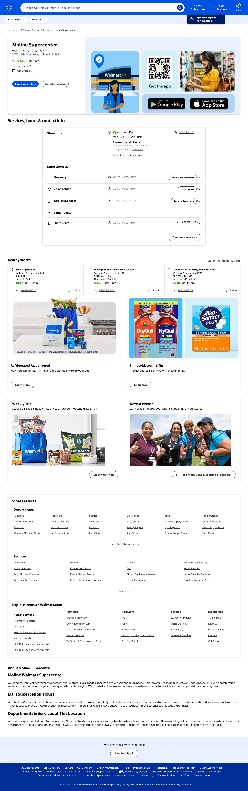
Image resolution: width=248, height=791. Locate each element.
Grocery (131, 562)
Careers (68, 767)
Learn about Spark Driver (96, 775)
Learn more (137, 149)
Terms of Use (54, 771)
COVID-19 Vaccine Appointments (31, 649)
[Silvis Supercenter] (45, 280)
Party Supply (96, 533)
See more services (185, 237)
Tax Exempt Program (184, 767)
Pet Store (94, 527)
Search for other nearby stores (224, 260)
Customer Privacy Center (165, 771)
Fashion (93, 515)
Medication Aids (22, 638)
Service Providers (184, 201)
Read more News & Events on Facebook (206, 474)
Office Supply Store (213, 527)
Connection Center (80, 568)
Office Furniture (75, 635)
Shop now (140, 385)
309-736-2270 (24, 65)
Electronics (133, 515)
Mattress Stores (59, 527)
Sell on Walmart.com (108, 767)
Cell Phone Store (211, 521)
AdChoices (215, 771)
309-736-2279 (189, 221)
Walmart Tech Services (196, 562)
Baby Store (133, 521)
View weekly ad (103, 474)
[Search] (180, 8)
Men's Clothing (179, 623)
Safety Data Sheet (32, 771)
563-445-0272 (185, 290)
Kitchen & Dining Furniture (80, 629)
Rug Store (132, 533)
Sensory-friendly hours (126, 141)
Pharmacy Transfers (24, 620)
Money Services (22, 568)
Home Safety (128, 629)
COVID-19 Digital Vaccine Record (31, 644)
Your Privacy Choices (136, 771)
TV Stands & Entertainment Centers (85, 641)
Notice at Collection (193, 771)
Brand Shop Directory (126, 775)
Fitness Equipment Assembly (142, 574)
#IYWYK (185, 775)
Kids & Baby (177, 629)
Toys (167, 515)
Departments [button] (14, 19)
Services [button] (36, 19)
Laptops (212, 623)
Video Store (95, 521)
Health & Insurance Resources (30, 632)
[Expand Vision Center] (199, 189)
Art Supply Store (60, 533)
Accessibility (161, 767)
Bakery (74, 562)
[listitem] (133, 137)
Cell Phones (214, 641)
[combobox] (102, 7)
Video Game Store (23, 521)
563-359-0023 (107, 290)
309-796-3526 (28, 290)
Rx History (19, 626)
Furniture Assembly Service (198, 580)
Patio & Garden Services (82, 574)
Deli (129, 568)
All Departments (30, 767)
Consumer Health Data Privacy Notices (58, 775)
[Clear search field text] (171, 7)
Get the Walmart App (211, 767)
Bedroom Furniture (76, 617)
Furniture (19, 515)
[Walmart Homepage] (9, 7)
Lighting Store (172, 527)
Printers (212, 635)
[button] (198, 7)
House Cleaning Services (197, 574)
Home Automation (137, 580)
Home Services (192, 568)
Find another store (25, 83)
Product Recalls (141, 767)
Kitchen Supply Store (176, 521)
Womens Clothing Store (27, 533)
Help (126, 767)
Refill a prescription (183, 177)
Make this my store (55, 83)
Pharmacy (19, 562)
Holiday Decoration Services (85, 580)
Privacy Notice (72, 771)
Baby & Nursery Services (26, 574)
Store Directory (52, 767)
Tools (124, 617)
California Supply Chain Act (100, 771)
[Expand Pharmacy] (199, 177)
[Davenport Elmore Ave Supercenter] (124, 280)
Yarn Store (208, 533)
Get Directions (24, 70)
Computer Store (60, 521)
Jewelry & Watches (181, 635)
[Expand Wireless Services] (199, 201)
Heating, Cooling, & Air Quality (137, 635)
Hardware (56, 515)
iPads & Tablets (216, 629)
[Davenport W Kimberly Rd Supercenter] (202, 280)
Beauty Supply (135, 527)
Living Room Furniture (78, 623)
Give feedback (124, 753)
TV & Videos (214, 617)
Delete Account (202, 775)
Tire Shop (19, 527)
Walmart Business (167, 775)
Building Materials (131, 641)
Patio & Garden (210, 515)
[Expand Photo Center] (199, 223)
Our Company (84, 767)
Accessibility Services (25, 580)
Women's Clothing (181, 617)
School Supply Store (176, 533)
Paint (124, 623)
